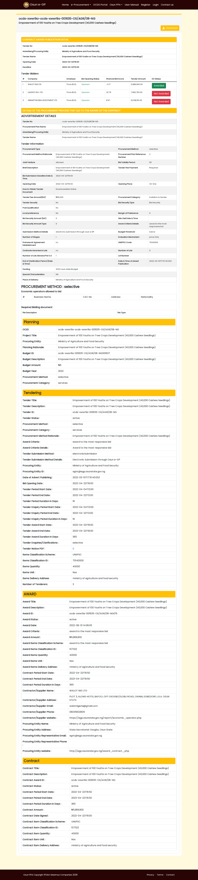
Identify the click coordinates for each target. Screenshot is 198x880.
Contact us (167, 4)
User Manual (132, 4)
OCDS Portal (100, 4)
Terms (160, 874)
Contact (170, 874)
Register (145, 4)
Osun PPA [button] (115, 4)
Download (171, 28)
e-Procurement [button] (80, 4)
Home (65, 4)
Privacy (150, 874)
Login (156, 4)
